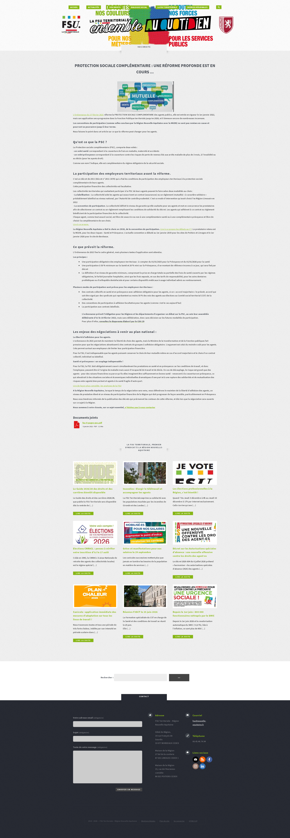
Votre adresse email (88, 717)
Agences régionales (197, 7)
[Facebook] (209, 759)
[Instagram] (196, 766)
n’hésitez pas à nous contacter (140, 407)
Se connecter (179, 821)
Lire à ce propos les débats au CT (175, 229)
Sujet (81, 732)
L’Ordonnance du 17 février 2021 (88, 114)
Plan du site (164, 821)
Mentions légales (148, 821)
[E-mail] (196, 759)
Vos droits (115, 7)
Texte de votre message (90, 747)
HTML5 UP (193, 821)
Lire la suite (83, 513)
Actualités (93, 7)
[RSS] (202, 759)
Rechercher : (107, 677)
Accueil (74, 7)
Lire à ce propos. (81, 224)
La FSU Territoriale (167, 7)
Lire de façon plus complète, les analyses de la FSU (97, 385)
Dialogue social (139, 7)
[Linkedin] (202, 766)
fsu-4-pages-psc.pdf (92, 422)
